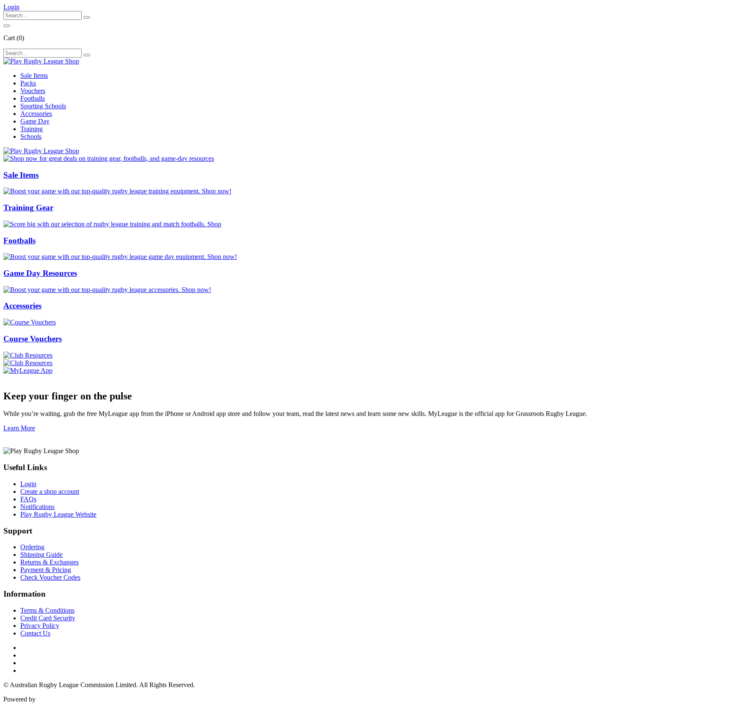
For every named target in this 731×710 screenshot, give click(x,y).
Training (31, 128)
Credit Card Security (47, 618)
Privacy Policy (39, 625)
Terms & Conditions (47, 610)
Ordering (32, 546)
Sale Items (34, 75)
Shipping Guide (41, 554)
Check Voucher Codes (50, 577)
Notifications (37, 506)
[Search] (86, 17)
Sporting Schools (43, 106)
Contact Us (35, 633)
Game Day (34, 121)
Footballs (32, 98)
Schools (30, 136)
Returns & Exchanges (49, 562)
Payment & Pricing (45, 569)
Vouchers (32, 90)
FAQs (28, 499)
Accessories (36, 113)
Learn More (19, 428)
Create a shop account (49, 491)
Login (28, 483)
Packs (28, 83)
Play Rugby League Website (58, 514)
